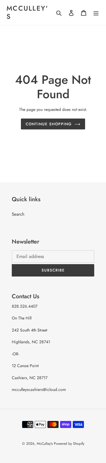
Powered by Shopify (69, 443)
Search (18, 214)
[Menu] (96, 12)
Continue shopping (49, 124)
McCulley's (27, 12)
